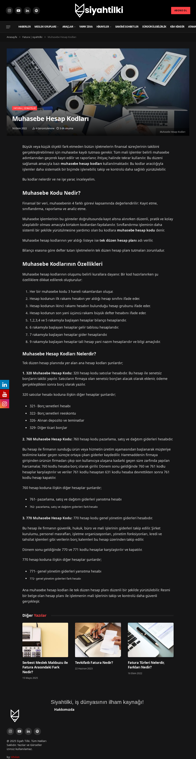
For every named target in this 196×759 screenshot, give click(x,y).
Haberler (24, 26)
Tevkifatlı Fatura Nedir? (94, 662)
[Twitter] (11, 148)
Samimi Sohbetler (126, 26)
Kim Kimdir (177, 26)
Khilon (15, 757)
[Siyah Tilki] (98, 10)
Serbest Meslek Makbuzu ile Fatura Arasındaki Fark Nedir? (45, 667)
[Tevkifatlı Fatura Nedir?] (98, 640)
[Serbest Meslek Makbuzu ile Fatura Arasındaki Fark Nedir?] (45, 640)
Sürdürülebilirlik (154, 26)
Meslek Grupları (45, 26)
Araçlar (67, 26)
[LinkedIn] (11, 158)
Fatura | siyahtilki (25, 108)
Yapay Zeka (85, 26)
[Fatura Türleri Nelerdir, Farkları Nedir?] (151, 640)
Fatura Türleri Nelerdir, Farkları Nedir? (146, 664)
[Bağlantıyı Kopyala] (11, 168)
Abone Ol (180, 10)
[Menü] (8, 26)
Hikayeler (102, 26)
